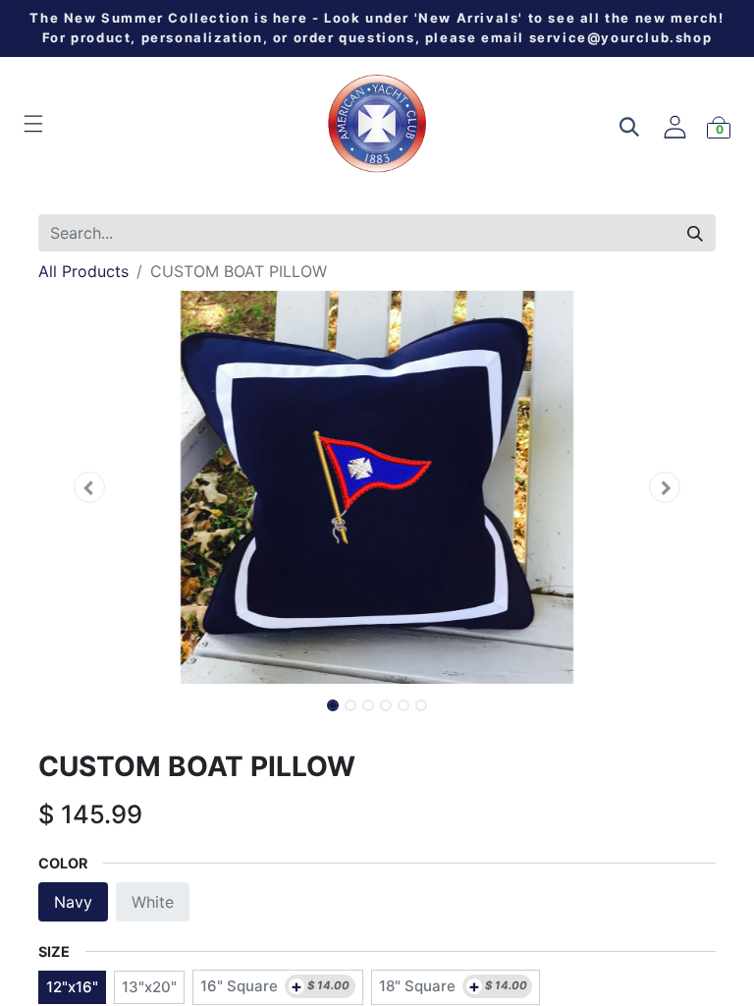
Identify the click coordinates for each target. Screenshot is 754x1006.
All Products (83, 271)
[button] (89, 487)
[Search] (695, 233)
